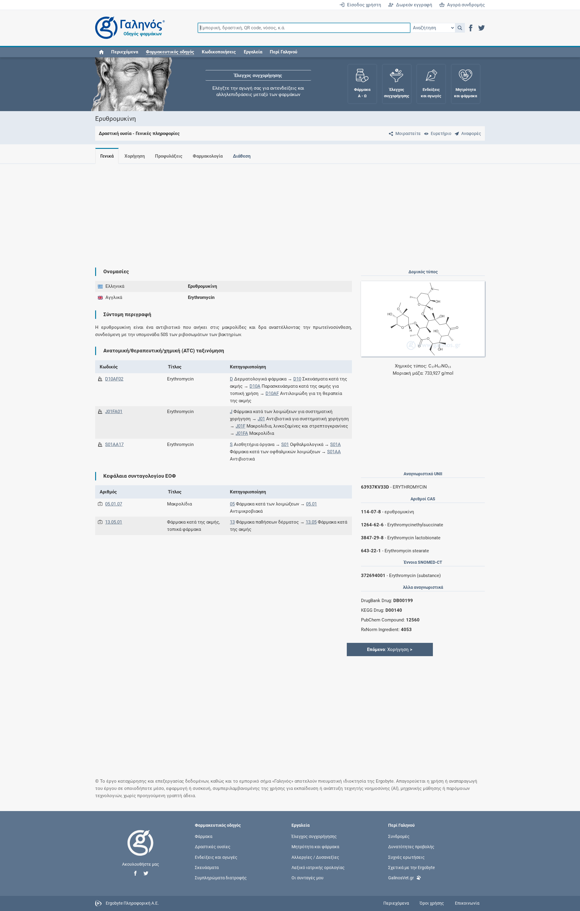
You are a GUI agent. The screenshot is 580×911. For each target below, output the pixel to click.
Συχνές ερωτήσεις (406, 857)
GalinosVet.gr (401, 877)
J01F (240, 426)
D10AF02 (114, 379)
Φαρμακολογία (208, 156)
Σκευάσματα (207, 867)
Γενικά (107, 156)
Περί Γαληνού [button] (283, 52)
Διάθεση (241, 156)
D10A (255, 386)
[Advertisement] (272, 210)
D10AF (272, 393)
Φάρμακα (203, 836)
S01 (285, 444)
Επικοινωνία (467, 903)
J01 (261, 419)
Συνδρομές (399, 836)
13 (232, 522)
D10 (297, 379)
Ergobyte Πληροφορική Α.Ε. (132, 902)
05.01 (311, 504)
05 (232, 504)
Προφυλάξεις (168, 156)
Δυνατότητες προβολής (411, 846)
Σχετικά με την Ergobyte (411, 867)
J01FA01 (113, 411)
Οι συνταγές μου (308, 877)
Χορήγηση (134, 156)
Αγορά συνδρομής (465, 5)
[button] (460, 28)
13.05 (311, 522)
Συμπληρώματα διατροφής (221, 877)
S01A (335, 444)
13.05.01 (113, 522)
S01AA (334, 451)
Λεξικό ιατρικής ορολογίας (318, 867)
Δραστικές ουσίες (212, 846)
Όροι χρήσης (432, 903)
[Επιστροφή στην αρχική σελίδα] (140, 849)
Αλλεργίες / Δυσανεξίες (315, 857)
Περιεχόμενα (124, 52)
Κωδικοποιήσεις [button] (219, 52)
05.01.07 (113, 504)
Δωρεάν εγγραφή (413, 5)
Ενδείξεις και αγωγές (216, 857)
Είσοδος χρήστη (363, 5)
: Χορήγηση (389, 649)
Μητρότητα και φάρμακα (315, 846)
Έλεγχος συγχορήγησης (258, 75)
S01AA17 (114, 444)
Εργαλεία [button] (253, 52)
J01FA (242, 433)
